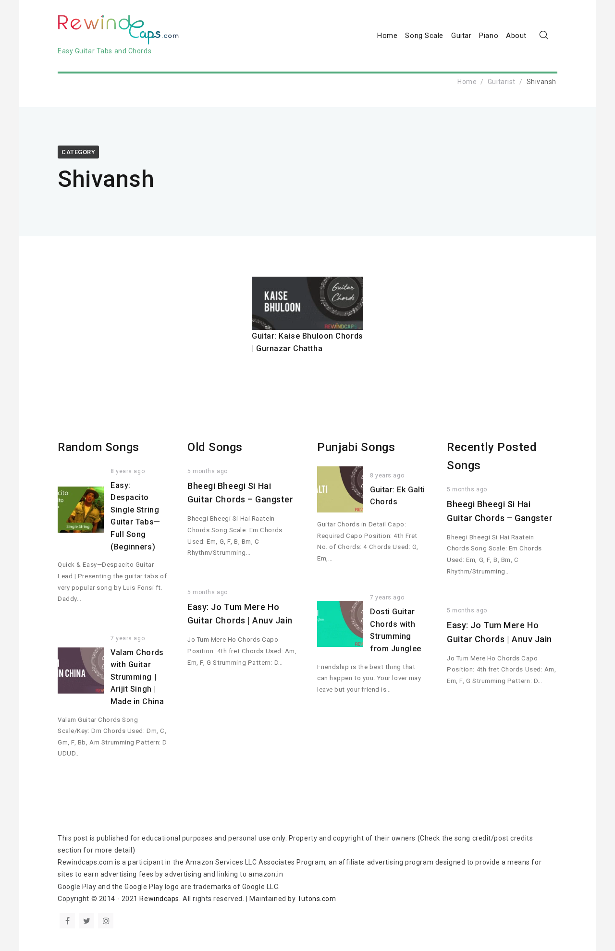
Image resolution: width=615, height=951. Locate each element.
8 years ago (128, 471)
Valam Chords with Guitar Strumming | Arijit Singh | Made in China (137, 677)
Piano (488, 35)
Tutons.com (316, 898)
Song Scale (424, 35)
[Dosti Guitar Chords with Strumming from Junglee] (340, 624)
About (516, 35)
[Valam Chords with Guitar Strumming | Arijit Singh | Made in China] (81, 670)
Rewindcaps (159, 898)
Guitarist (502, 81)
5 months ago (207, 471)
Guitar (461, 35)
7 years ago (128, 638)
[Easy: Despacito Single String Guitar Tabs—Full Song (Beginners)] (81, 510)
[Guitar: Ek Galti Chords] (340, 489)
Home (387, 35)
